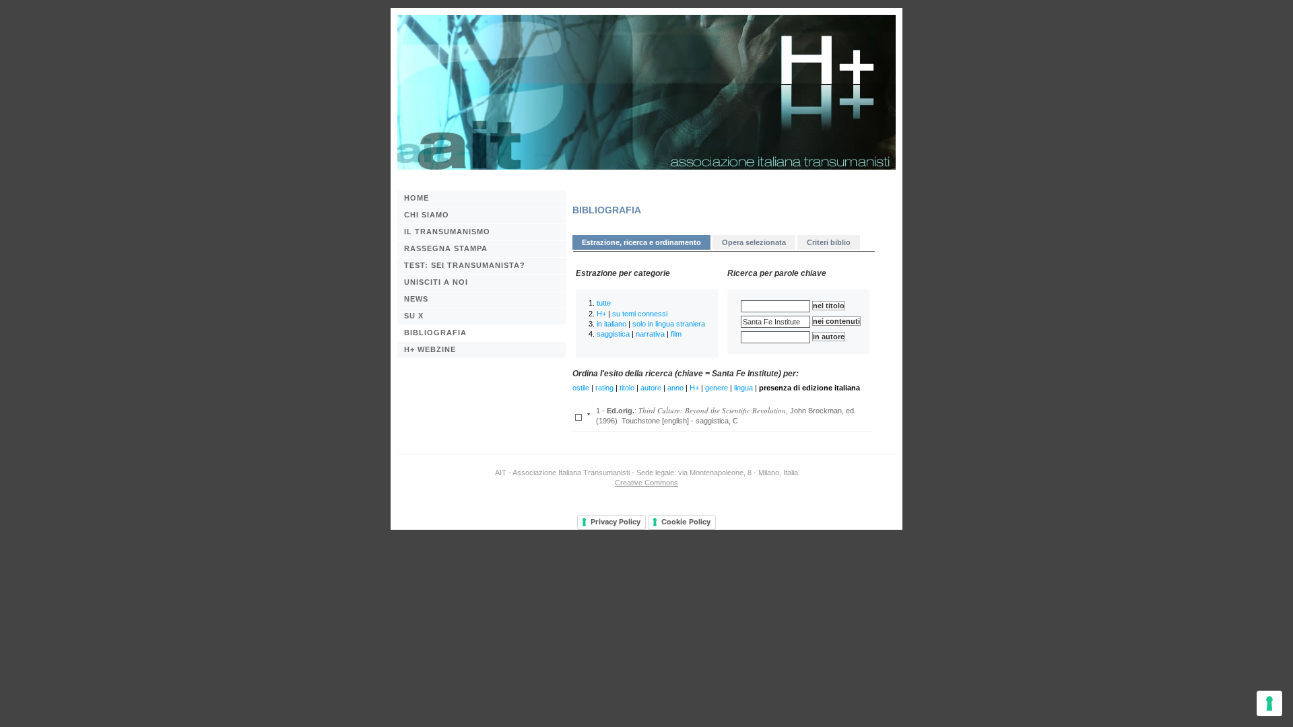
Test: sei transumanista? (464, 265)
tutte (604, 303)
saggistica (613, 334)
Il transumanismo (447, 232)
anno (675, 388)
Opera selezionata (754, 242)
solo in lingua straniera (668, 324)
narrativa (650, 334)
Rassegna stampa (446, 248)
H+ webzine (430, 349)
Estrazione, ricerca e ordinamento (641, 242)
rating (604, 388)
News (416, 299)
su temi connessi (639, 314)
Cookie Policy (685, 521)
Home (416, 198)
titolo (627, 388)
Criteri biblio (829, 242)
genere (716, 388)
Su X (414, 316)
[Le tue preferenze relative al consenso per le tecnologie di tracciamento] (1269, 703)
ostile (580, 388)
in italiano (611, 324)
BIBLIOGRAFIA (435, 332)
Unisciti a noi (436, 282)
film (676, 334)
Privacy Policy (615, 521)
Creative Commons (646, 483)
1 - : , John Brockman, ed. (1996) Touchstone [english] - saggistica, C (726, 415)
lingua (743, 388)
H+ (601, 314)
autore (650, 388)
